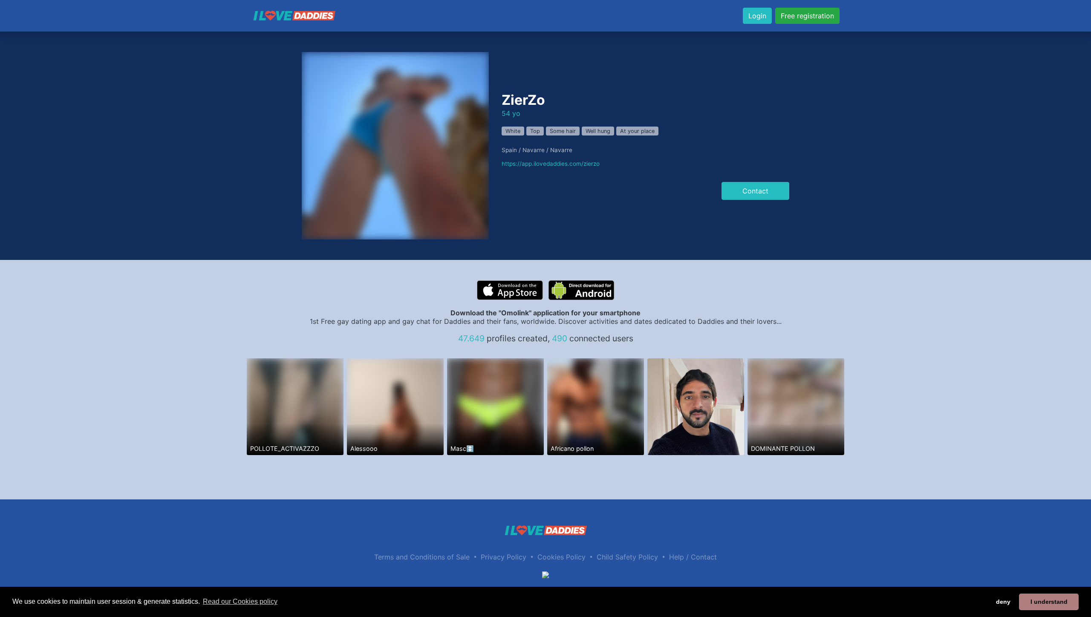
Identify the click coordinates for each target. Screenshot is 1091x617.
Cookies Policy (561, 557)
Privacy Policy (503, 557)
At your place (637, 131)
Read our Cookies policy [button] (240, 601)
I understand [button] (1049, 601)
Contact (755, 191)
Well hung (598, 131)
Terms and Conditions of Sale (422, 557)
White (512, 131)
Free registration (807, 16)
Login (757, 16)
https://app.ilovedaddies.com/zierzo (551, 163)
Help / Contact (693, 557)
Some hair (563, 131)
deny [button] (1003, 601)
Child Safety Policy (627, 557)
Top (535, 131)
